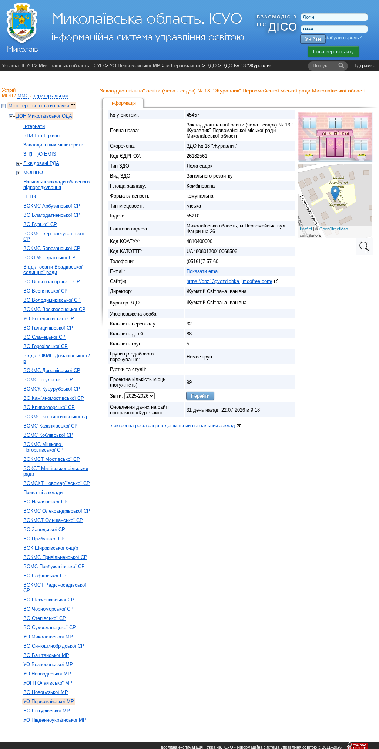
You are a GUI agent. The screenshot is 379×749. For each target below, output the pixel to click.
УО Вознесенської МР (48, 664)
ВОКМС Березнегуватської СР (53, 236)
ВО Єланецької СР (44, 337)
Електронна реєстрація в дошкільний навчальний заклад (171, 425)
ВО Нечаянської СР (45, 502)
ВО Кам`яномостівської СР (53, 398)
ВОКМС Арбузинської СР (51, 206)
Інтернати (34, 126)
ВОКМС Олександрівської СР (56, 511)
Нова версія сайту (333, 51)
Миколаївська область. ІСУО (71, 65)
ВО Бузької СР (40, 224)
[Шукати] (341, 66)
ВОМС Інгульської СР (48, 379)
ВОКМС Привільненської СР (55, 557)
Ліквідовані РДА (41, 163)
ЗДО (212, 65)
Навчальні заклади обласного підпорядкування (56, 184)
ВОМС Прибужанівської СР (54, 566)
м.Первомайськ (183, 65)
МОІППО (33, 172)
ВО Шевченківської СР (48, 600)
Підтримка (363, 65)
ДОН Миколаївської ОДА (44, 116)
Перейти (200, 396)
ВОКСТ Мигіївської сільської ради (55, 471)
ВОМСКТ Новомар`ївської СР (56, 483)
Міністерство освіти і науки (39, 105)
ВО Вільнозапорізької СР (51, 281)
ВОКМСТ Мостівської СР (51, 459)
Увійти (313, 39)
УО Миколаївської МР (48, 637)
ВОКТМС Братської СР (49, 257)
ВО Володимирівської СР (52, 300)
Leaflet (306, 229)
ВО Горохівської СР (45, 346)
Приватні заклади (43, 492)
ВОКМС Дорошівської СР (51, 370)
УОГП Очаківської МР (48, 683)
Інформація (123, 103)
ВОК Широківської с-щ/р (50, 548)
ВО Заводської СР (44, 529)
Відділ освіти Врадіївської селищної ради (53, 269)
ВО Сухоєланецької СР (49, 627)
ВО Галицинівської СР (48, 328)
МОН (7, 95)
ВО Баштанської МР (46, 655)
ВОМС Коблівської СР (48, 435)
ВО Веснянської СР (45, 291)
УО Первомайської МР (135, 65)
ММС (23, 95)
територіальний (50, 95)
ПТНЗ (29, 196)
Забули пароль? (343, 37)
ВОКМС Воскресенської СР (54, 309)
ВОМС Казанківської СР (50, 426)
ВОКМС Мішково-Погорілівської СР (43, 447)
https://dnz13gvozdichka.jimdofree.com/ (229, 281)
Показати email (203, 271)
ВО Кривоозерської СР (49, 407)
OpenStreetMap (333, 229)
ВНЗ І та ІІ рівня (41, 135)
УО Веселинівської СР (48, 318)
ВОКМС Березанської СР (51, 248)
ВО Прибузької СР (44, 538)
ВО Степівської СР (44, 618)
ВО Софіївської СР (45, 575)
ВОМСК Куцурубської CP (51, 389)
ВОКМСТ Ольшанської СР (53, 520)
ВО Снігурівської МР (46, 710)
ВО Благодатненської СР (51, 215)
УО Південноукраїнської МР (54, 720)
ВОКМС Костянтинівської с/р (55, 416)
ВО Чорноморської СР (48, 609)
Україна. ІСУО (17, 65)
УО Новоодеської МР (47, 674)
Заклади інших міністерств (53, 145)
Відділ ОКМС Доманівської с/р (56, 358)
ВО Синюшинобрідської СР (53, 646)
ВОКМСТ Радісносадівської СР (54, 587)
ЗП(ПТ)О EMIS (39, 154)
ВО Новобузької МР (45, 692)
